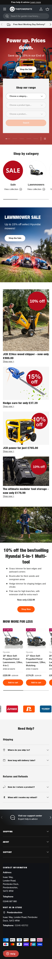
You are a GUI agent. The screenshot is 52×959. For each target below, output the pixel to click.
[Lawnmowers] (36, 170)
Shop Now (26, 609)
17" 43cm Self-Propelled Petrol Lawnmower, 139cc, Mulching (36, 661)
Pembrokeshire (14, 912)
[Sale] (13, 170)
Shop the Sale (26, 69)
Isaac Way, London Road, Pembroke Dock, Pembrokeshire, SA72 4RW (11, 884)
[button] (47, 9)
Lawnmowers (36, 184)
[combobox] (26, 16)
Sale (13, 184)
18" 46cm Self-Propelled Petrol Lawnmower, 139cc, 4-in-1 (13, 661)
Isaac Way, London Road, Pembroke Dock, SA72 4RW (20, 919)
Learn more (35, 2)
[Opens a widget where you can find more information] (11, 954)
